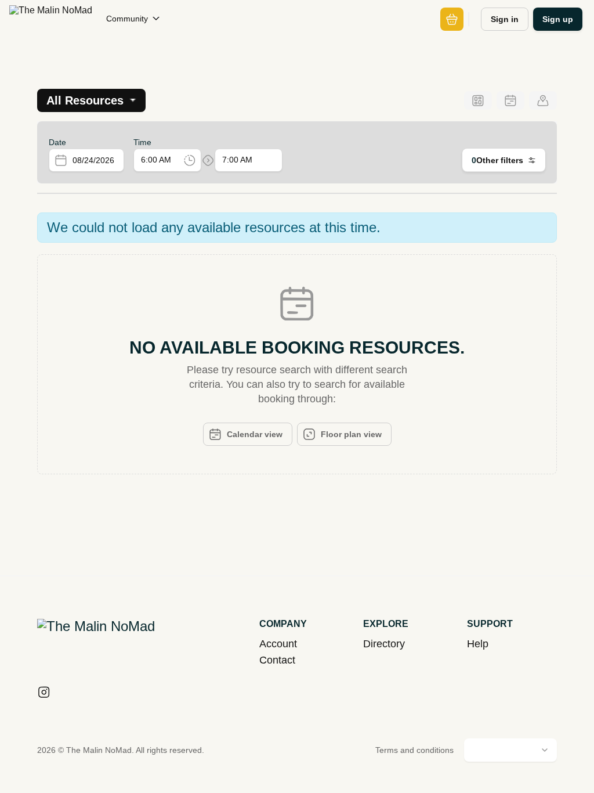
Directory (384, 644)
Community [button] (127, 18)
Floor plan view (351, 434)
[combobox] (98, 160)
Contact (277, 660)
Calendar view (254, 434)
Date (57, 142)
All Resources (85, 100)
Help (477, 644)
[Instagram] (43, 693)
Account (278, 644)
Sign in (505, 19)
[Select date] (61, 160)
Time (142, 142)
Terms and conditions (414, 750)
